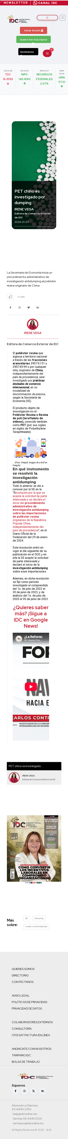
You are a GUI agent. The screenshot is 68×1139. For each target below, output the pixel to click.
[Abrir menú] (62, 18)
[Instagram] (24, 1091)
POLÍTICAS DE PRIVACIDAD (29, 1002)
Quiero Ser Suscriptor (33, 39)
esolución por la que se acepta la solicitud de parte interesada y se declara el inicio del (30, 498)
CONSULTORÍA (22, 1029)
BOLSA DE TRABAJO (26, 1062)
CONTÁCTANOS (23, 982)
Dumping (39, 918)
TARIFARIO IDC (21, 1055)
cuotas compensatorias (36, 926)
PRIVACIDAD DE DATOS (27, 1008)
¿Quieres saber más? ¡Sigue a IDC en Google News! (31, 616)
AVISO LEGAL (21, 995)
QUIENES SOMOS (23, 969)
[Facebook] (15, 1091)
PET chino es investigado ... (26, 766)
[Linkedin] (42, 1091)
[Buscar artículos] (47, 17)
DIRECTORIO (20, 975)
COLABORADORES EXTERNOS (32, 1022)
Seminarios (27, 51)
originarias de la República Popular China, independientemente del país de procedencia (29, 525)
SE (26, 918)
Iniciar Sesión (32, 30)
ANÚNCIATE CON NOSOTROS (31, 1049)
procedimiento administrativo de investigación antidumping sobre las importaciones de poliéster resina (31, 509)
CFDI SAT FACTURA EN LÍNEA (31, 1035)
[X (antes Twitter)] (33, 1091)
